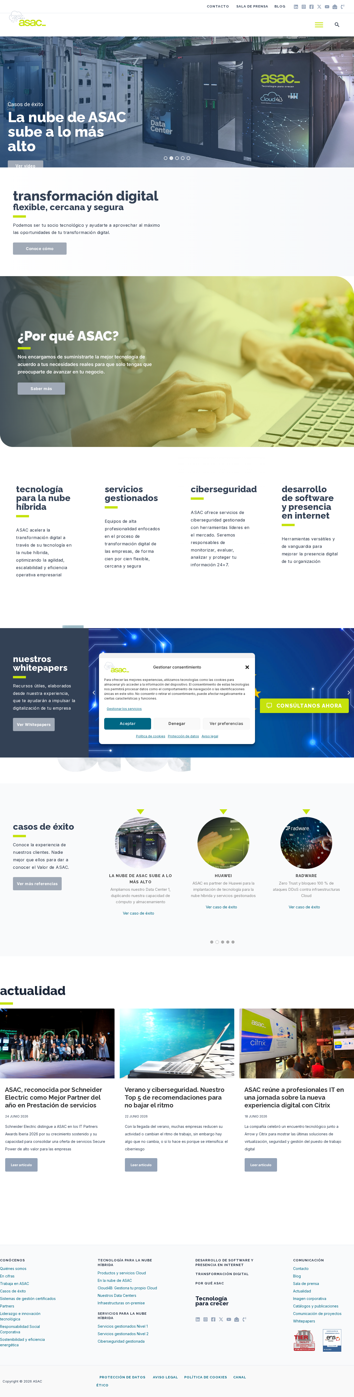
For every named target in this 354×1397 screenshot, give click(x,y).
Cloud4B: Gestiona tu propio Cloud (127, 1288)
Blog (279, 6)
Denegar (177, 723)
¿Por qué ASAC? (68, 336)
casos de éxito (43, 826)
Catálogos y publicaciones (315, 1306)
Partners (7, 1306)
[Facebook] (311, 6)
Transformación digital (222, 1274)
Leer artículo (21, 1165)
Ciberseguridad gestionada (121, 1341)
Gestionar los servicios (124, 709)
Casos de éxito (25, 104)
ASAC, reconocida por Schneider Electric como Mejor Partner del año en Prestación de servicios (53, 1097)
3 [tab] (222, 942)
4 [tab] (227, 942)
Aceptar (128, 723)
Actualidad (302, 1291)
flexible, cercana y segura (68, 207)
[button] (247, 667)
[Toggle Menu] (319, 24)
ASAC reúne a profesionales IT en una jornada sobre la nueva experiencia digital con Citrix (294, 1097)
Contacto (218, 6)
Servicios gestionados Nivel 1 (123, 1326)
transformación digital (85, 196)
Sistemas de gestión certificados (28, 1298)
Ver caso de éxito (138, 900)
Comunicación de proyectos (317, 1313)
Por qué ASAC (209, 1283)
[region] (177, 101)
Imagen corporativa (309, 1298)
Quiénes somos (13, 1268)
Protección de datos (183, 736)
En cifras (7, 1276)
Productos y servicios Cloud (122, 1273)
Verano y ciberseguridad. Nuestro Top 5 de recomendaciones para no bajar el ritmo (174, 1097)
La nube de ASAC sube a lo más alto (67, 131)
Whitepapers (304, 1321)
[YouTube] (327, 6)
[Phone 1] (342, 6)
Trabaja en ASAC (14, 1283)
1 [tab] (211, 942)
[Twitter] (319, 6)
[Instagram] (303, 6)
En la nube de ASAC (115, 1280)
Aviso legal (210, 736)
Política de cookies (150, 736)
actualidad (33, 990)
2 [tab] (216, 942)
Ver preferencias (226, 723)
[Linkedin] (296, 6)
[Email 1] (334, 6)
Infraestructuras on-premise (121, 1303)
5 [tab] (233, 942)
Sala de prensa (252, 6)
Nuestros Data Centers (117, 1295)
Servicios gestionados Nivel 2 (123, 1334)
